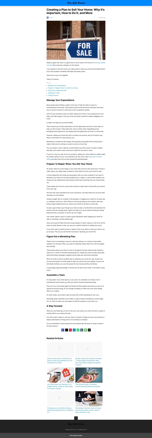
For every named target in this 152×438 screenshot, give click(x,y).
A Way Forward (53, 95)
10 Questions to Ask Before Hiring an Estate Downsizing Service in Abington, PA (60, 410)
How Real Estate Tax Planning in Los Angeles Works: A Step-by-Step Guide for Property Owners (60, 386)
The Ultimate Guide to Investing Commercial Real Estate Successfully (87, 385)
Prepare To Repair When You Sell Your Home (63, 88)
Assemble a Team (54, 93)
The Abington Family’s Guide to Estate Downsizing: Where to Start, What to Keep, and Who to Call (88, 410)
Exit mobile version (76, 435)
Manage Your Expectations (57, 85)
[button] (62, 330)
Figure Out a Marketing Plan (57, 90)
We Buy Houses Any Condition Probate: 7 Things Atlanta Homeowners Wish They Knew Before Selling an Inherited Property (88, 362)
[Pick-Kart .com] (76, 424)
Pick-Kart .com (76, 2)
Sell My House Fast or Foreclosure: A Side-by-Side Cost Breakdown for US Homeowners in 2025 (59, 361)
